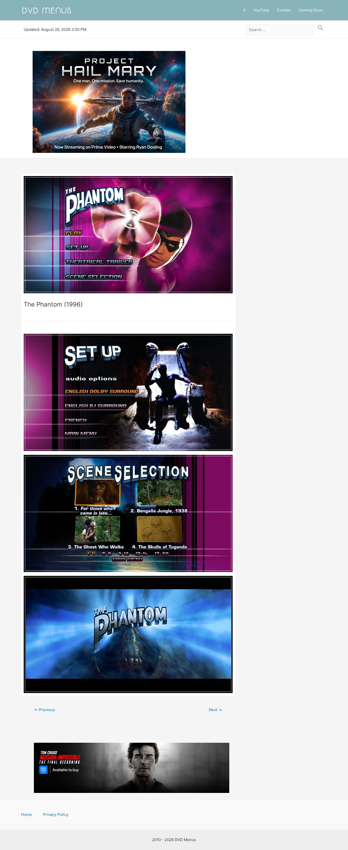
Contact (284, 10)
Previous (44, 709)
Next (215, 709)
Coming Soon (311, 10)
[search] (279, 29)
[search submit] (319, 28)
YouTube (261, 10)
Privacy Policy (55, 814)
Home (26, 814)
